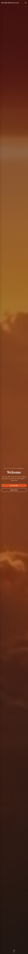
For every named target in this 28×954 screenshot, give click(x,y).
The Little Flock (10, 3)
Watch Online (14, 490)
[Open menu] (25, 2)
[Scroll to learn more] (14, 951)
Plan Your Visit (14, 485)
